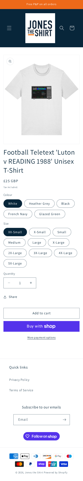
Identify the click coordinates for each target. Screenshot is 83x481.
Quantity (9, 274)
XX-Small (15, 232)
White (12, 203)
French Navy (17, 214)
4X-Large (65, 253)
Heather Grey (39, 203)
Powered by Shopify (56, 472)
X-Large (59, 242)
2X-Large (15, 253)
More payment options (41, 337)
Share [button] (13, 297)
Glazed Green (49, 214)
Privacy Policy (19, 380)
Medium (14, 242)
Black (65, 203)
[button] (9, 28)
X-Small (40, 232)
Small (61, 232)
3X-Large (40, 253)
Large (37, 242)
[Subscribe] (64, 419)
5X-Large (15, 263)
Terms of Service (21, 390)
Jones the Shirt (34, 472)
